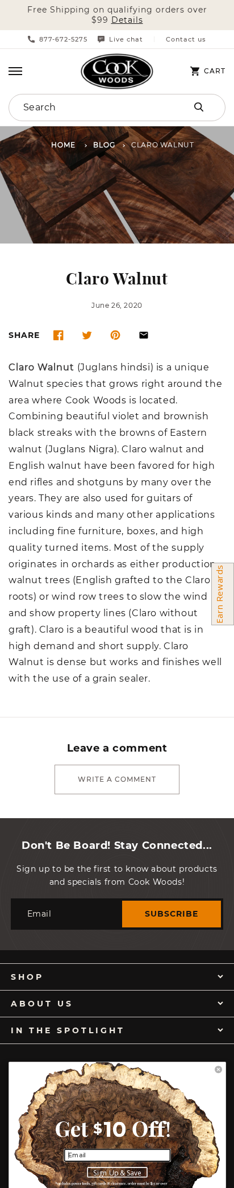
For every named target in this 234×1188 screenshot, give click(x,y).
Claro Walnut (41, 368)
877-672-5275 (63, 39)
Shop (27, 977)
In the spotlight (68, 1030)
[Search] (198, 106)
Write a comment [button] (117, 779)
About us (42, 1004)
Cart (214, 71)
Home (63, 145)
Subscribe (171, 914)
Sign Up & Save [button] (117, 1172)
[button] (15, 71)
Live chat (126, 39)
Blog (104, 145)
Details (127, 20)
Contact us (186, 39)
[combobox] (85, 107)
